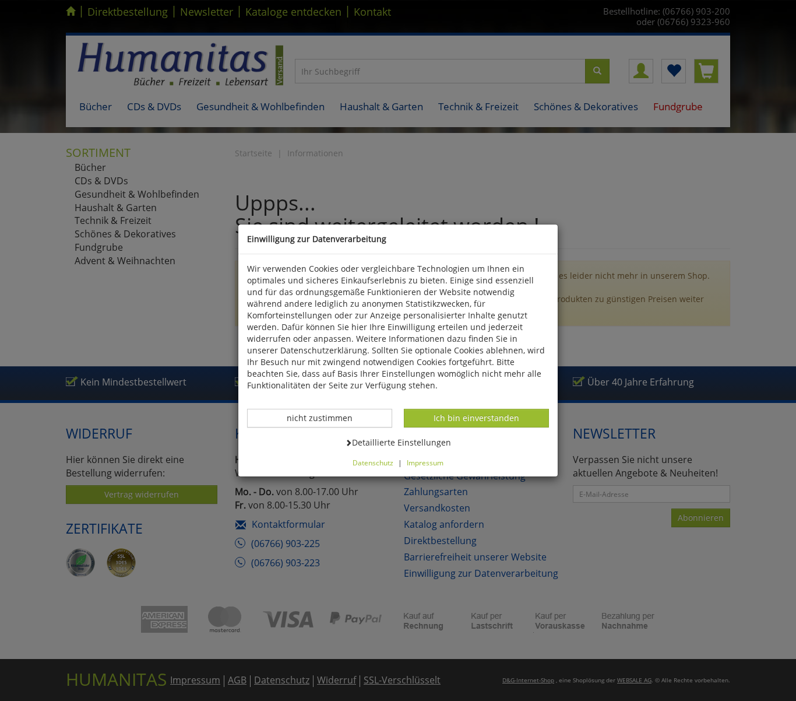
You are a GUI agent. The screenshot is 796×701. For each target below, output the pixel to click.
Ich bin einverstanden (476, 417)
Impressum (425, 462)
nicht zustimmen (325, 417)
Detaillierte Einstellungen (401, 442)
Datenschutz (373, 462)
